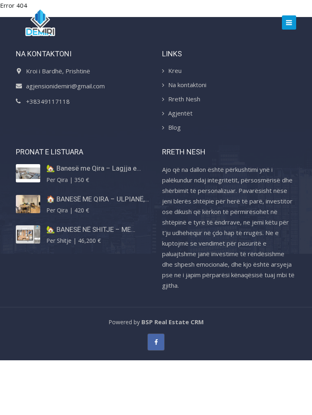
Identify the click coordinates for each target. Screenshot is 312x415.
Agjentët (180, 113)
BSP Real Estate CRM (172, 322)
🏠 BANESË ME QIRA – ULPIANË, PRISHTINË (95, 199)
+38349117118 (48, 101)
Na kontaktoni (187, 85)
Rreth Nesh (184, 99)
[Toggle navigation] (289, 22)
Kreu (175, 70)
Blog (174, 127)
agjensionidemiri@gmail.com (65, 86)
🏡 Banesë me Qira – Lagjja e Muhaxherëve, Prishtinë (91, 168)
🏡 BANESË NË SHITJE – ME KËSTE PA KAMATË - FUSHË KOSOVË (88, 229)
